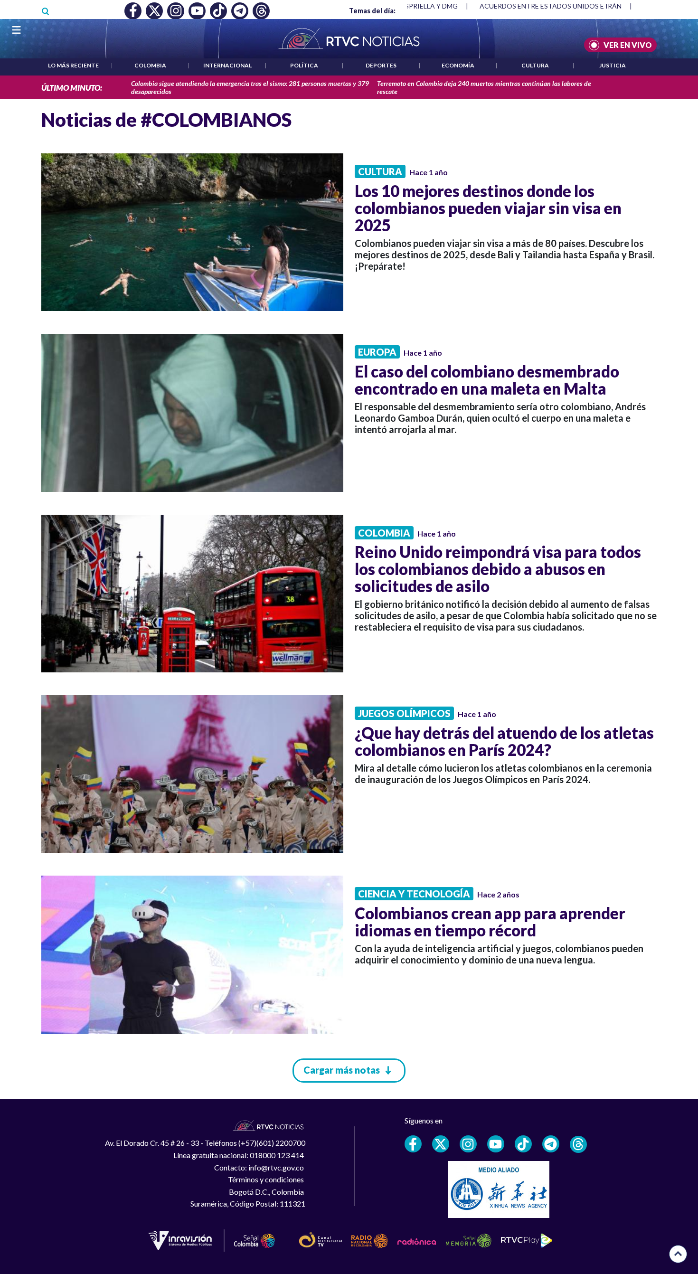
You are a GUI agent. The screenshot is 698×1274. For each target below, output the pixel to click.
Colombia (150, 65)
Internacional (227, 65)
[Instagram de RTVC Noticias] (468, 1143)
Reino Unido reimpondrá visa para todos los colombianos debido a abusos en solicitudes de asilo (498, 568)
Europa (377, 352)
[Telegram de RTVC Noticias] (550, 1143)
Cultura (535, 65)
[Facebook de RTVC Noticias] (413, 1143)
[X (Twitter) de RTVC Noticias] (440, 1143)
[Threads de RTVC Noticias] (578, 1144)
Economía (458, 65)
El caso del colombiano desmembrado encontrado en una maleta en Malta (487, 380)
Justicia (612, 65)
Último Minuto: (71, 88)
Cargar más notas (341, 1070)
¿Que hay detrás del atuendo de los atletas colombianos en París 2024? (504, 741)
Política (304, 65)
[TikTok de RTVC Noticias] (523, 1143)
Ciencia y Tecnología (414, 893)
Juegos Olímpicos (404, 713)
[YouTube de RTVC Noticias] (495, 1143)
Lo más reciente (73, 65)
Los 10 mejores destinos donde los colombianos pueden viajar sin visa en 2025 (488, 208)
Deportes (381, 65)
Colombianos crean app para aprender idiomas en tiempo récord (490, 922)
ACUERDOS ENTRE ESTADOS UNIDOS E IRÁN (551, 6)
